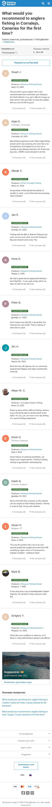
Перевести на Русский (26, 63)
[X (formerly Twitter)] (28, 793)
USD (22, 775)
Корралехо (9, 42)
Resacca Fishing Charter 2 (32, 628)
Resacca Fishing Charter (31, 84)
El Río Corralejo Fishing (31, 183)
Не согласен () (38, 108)
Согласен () (19, 108)
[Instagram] (32, 793)
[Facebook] (23, 793)
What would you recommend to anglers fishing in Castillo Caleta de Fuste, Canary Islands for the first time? (25, 702)
